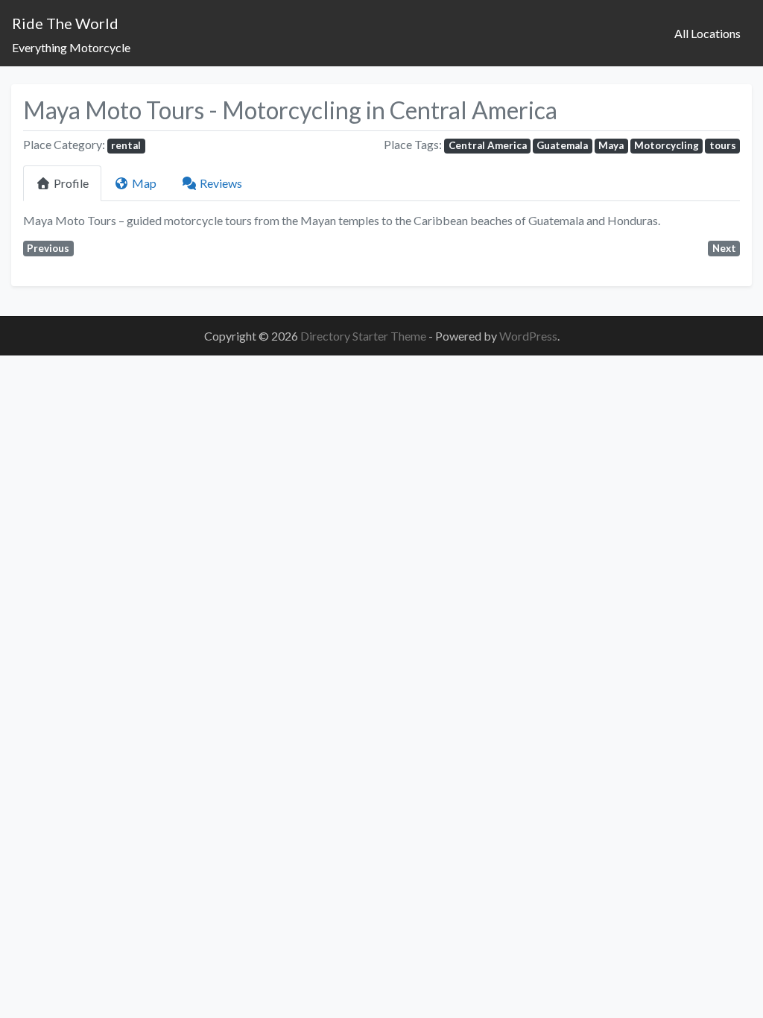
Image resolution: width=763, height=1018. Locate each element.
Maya (611, 145)
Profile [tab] (71, 183)
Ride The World (65, 23)
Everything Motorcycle (71, 47)
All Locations (707, 33)
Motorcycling (666, 145)
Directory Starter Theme (364, 336)
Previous (48, 248)
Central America (488, 145)
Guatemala (562, 145)
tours (722, 145)
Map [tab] (144, 183)
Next (724, 248)
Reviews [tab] (221, 183)
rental (126, 145)
